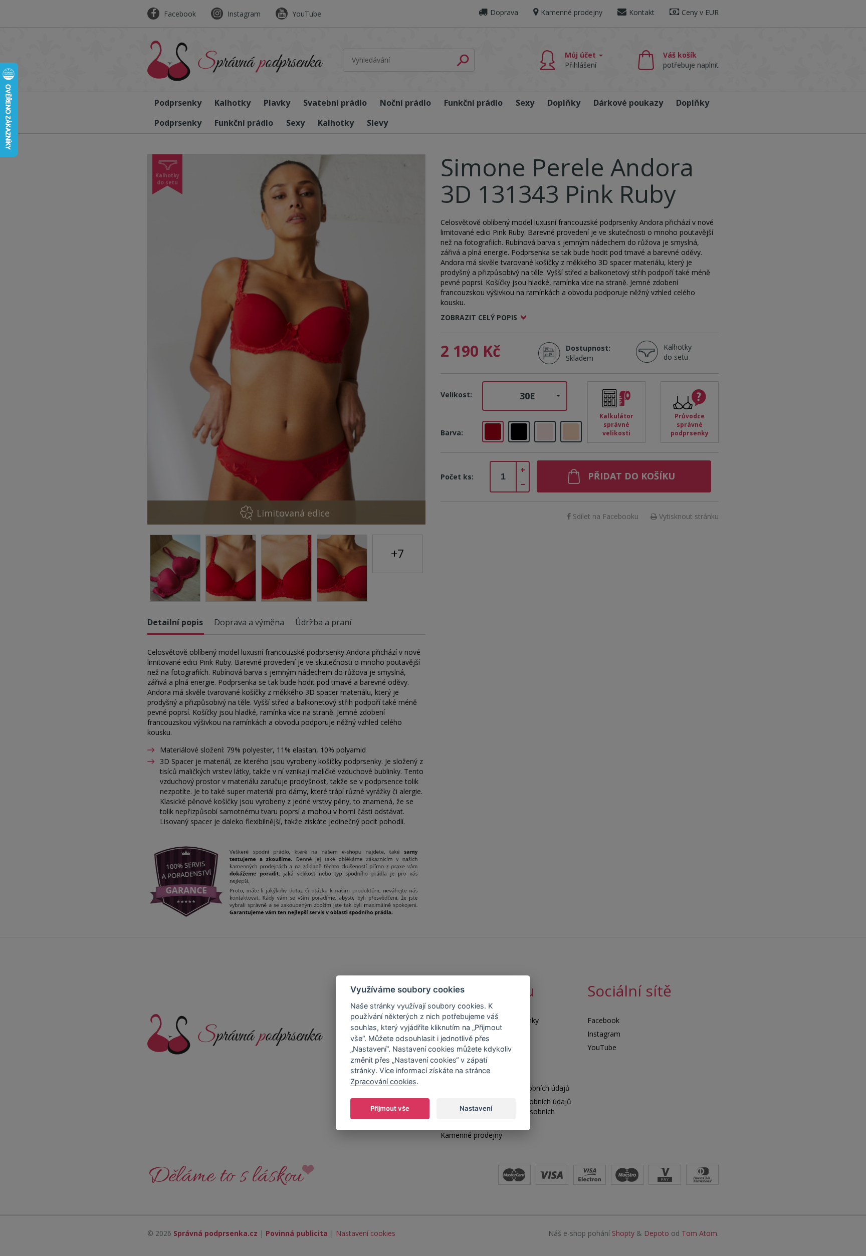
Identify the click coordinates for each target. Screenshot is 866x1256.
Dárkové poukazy (628, 102)
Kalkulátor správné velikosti (616, 424)
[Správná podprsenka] (235, 1033)
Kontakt (642, 12)
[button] (524, 396)
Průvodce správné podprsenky (690, 424)
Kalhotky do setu (678, 352)
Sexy (525, 102)
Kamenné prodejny (571, 12)
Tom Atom (699, 1233)
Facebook (179, 14)
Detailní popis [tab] (175, 622)
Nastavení (476, 1108)
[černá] (519, 431)
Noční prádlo (405, 102)
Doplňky (563, 102)
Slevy (377, 122)
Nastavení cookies (365, 1233)
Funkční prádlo (473, 102)
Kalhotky (232, 102)
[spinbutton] (503, 477)
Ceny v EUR (700, 12)
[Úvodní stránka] (235, 61)
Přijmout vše (389, 1108)
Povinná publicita (297, 1233)
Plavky (277, 102)
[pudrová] (545, 431)
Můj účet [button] (581, 60)
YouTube (305, 14)
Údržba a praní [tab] (323, 622)
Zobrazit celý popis (479, 317)
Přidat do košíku (631, 476)
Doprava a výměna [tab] (249, 622)
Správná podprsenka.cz (215, 1233)
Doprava (504, 12)
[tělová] (571, 431)
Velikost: (456, 394)
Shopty (623, 1233)
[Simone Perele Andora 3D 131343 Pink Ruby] (286, 339)
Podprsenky (177, 102)
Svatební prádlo (335, 102)
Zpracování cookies (383, 1081)
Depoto (656, 1233)
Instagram (243, 14)
